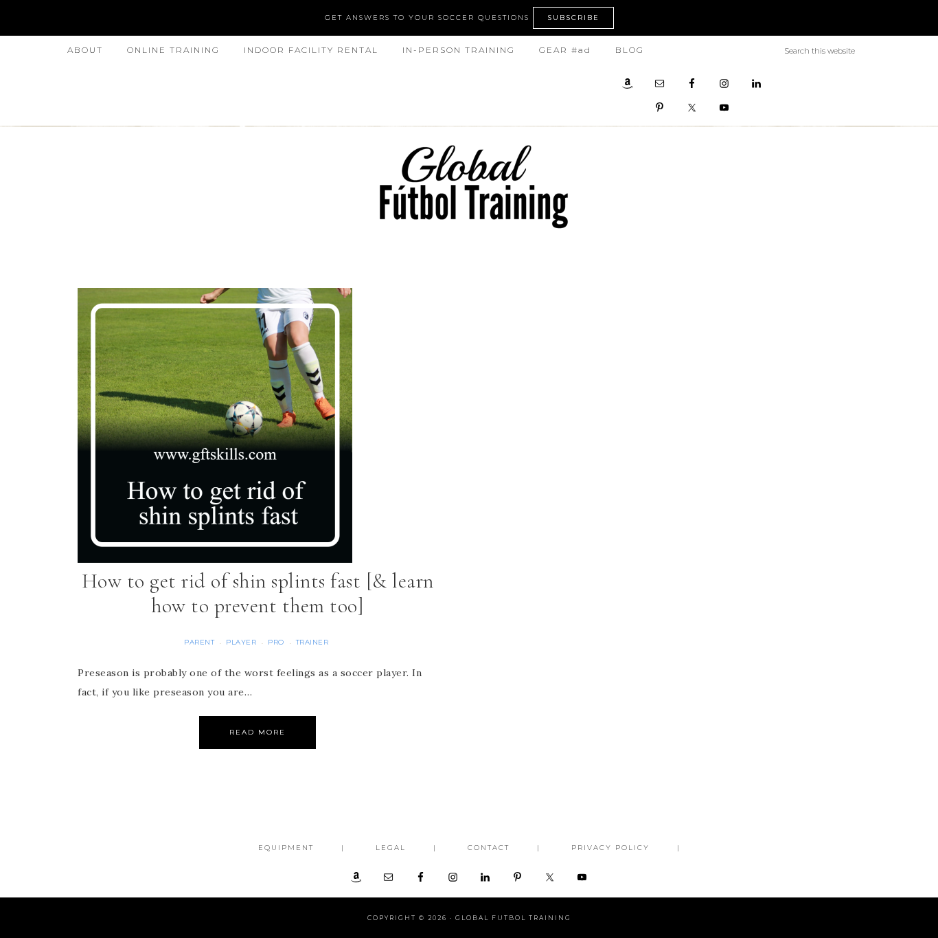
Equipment (286, 847)
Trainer (312, 642)
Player (241, 642)
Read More (257, 732)
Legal (391, 847)
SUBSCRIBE (573, 17)
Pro (276, 642)
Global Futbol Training (469, 187)
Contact (489, 847)
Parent (199, 642)
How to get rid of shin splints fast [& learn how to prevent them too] (258, 593)
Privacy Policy (610, 847)
